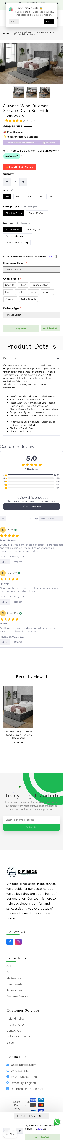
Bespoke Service (17, 996)
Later (14, 21)
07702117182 (20, 1070)
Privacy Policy (15, 1024)
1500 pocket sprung (17, 242)
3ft (7, 196)
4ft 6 (29, 196)
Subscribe (31, 827)
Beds (9, 972)
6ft (50, 196)
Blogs (10, 1042)
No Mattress (13, 229)
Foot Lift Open (37, 213)
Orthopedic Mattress (17, 236)
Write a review (31, 506)
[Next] (57, 3)
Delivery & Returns (18, 1036)
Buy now (21, 328)
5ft (40, 196)
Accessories (14, 990)
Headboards (14, 984)
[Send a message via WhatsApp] (56, 1122)
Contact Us (13, 1030)
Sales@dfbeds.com (23, 1064)
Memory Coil (34, 229)
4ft (17, 196)
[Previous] (5, 3)
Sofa (9, 966)
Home (6, 33)
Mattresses (13, 978)
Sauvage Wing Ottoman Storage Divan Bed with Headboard (34, 33)
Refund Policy (15, 1018)
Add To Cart (42, 1137)
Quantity (8, 173)
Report (18, 561)
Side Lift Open (14, 213)
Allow (49, 21)
